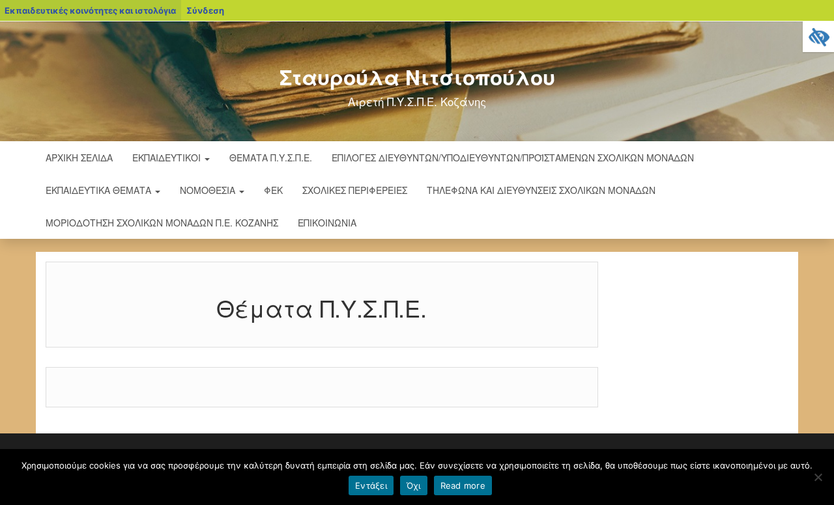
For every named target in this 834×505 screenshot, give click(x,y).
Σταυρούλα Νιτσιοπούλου (417, 77)
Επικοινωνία (327, 222)
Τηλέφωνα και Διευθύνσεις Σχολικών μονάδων (541, 190)
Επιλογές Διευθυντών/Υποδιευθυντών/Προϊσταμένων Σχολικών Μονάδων (513, 157)
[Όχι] (817, 477)
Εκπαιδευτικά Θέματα (100, 190)
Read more (462, 485)
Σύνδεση (205, 10)
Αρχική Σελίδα (79, 157)
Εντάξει (371, 485)
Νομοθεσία (209, 190)
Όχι (414, 485)
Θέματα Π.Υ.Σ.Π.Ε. (270, 157)
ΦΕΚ (273, 190)
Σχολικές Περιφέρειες (354, 190)
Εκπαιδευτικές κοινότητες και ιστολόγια (90, 10)
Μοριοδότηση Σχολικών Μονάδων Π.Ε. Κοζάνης (162, 222)
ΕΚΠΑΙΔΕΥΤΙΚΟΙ (167, 157)
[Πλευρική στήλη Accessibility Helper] (818, 36)
